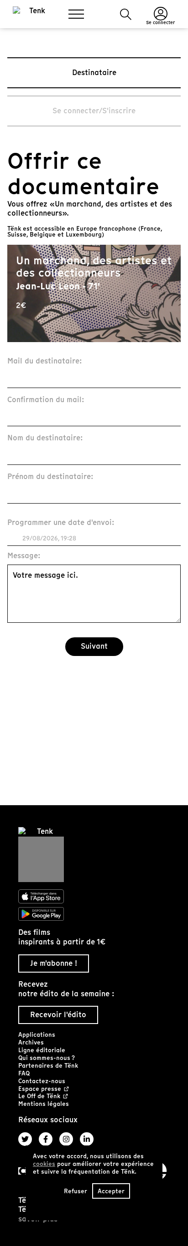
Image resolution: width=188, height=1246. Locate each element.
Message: (24, 556)
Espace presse (39, 1089)
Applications (36, 1034)
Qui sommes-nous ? (46, 1058)
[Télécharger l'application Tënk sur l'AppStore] (94, 896)
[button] (125, 14)
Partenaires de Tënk (48, 1065)
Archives (31, 1042)
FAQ (24, 1073)
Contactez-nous (41, 1081)
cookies (44, 1164)
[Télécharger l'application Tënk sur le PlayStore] (94, 914)
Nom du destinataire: (45, 438)
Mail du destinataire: (44, 361)
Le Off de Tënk (39, 1096)
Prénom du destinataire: (50, 477)
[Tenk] (94, 854)
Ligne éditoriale (41, 1050)
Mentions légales (43, 1104)
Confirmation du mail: (45, 400)
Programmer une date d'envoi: (61, 523)
